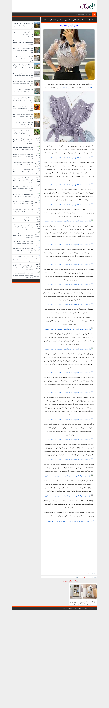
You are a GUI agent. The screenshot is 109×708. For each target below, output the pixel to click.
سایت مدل (64, 87)
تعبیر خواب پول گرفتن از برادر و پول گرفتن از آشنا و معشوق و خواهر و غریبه (23, 100)
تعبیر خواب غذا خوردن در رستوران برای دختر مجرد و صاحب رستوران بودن (23, 156)
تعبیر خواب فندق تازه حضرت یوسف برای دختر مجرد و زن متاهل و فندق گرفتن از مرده (23, 235)
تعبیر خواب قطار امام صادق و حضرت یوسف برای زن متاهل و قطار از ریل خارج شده (23, 203)
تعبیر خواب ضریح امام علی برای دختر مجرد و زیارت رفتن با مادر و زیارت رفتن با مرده (23, 26)
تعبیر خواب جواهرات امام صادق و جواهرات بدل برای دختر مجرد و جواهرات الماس (23, 267)
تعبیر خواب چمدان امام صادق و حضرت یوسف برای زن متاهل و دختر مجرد (23, 212)
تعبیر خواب (88, 14)
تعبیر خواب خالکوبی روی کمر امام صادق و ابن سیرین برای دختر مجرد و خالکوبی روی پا (23, 124)
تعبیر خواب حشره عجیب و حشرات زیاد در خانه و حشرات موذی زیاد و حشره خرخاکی (23, 227)
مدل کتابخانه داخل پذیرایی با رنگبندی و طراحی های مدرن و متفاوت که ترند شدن (83, 603)
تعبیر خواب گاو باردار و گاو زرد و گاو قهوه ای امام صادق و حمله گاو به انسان (23, 67)
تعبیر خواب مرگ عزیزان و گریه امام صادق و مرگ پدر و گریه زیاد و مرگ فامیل (23, 59)
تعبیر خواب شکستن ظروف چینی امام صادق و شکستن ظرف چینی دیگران (23, 148)
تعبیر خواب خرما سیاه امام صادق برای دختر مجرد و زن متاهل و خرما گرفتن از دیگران (23, 250)
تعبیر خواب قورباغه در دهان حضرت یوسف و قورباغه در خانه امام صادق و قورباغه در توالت (23, 34)
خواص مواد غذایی (79, 14)
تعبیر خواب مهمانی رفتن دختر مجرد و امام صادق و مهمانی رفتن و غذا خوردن (23, 172)
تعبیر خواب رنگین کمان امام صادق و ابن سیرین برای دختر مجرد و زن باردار (23, 195)
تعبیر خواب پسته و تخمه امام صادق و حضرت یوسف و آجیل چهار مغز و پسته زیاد (23, 259)
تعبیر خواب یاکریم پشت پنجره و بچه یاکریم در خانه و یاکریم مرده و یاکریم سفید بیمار (23, 180)
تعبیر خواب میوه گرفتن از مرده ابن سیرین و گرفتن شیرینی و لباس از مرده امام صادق (23, 108)
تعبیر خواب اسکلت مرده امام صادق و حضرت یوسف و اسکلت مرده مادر (23, 219)
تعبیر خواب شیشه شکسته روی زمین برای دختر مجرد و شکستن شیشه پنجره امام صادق (23, 92)
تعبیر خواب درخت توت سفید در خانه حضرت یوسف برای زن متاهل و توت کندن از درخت (23, 133)
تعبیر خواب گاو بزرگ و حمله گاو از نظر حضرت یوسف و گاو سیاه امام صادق (23, 242)
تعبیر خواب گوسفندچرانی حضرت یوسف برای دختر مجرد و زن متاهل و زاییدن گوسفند (23, 275)
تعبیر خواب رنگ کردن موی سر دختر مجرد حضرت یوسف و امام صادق (23, 163)
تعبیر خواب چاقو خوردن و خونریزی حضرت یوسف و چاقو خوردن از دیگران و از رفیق (23, 83)
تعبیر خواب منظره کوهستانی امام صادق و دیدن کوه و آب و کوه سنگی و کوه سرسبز (23, 141)
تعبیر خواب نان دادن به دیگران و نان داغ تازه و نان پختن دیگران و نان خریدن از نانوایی (23, 116)
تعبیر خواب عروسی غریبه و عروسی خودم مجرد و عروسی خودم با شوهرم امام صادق (23, 42)
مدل (94, 14)
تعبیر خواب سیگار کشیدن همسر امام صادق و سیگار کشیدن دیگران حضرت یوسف (23, 75)
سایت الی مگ (87, 87)
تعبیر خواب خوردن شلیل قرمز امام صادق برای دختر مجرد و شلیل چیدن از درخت (23, 188)
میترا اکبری (86, 577)
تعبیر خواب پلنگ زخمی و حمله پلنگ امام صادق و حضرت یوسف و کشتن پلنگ (23, 50)
